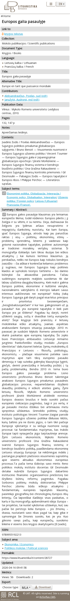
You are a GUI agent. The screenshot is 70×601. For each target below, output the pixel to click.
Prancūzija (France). (19, 204)
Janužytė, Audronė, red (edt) (21, 99)
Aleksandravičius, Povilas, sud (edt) (25, 96)
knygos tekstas (13, 34)
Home (7, 16)
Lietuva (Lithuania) (46, 201)
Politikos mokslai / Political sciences (26, 548)
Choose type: (10, 587)
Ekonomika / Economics (19, 544)
